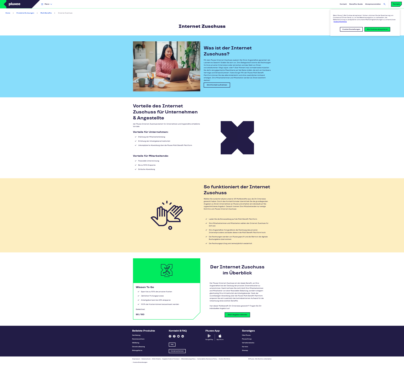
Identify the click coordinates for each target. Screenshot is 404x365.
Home (7, 13)
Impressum (136, 359)
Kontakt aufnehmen (177, 351)
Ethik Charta (156, 359)
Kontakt (343, 4)
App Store (220, 339)
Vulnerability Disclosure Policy (207, 359)
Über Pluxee (246, 335)
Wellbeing (135, 343)
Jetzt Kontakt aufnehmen (217, 85)
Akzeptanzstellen (373, 4)
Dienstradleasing (138, 347)
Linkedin (182, 336)
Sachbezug (136, 335)
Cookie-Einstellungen (140, 362)
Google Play (209, 339)
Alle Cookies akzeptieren (377, 29)
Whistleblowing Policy (188, 359)
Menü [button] (47, 4)
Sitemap (245, 350)
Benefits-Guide (356, 4)
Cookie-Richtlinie (224, 359)
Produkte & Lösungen (25, 13)
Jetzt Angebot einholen (237, 315)
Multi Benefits (46, 13)
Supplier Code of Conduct (171, 359)
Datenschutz (146, 359)
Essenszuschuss (138, 339)
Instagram (170, 336)
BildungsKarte (137, 350)
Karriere (245, 347)
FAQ (172, 344)
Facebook (174, 336)
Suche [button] (384, 4)
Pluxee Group (246, 339)
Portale (396, 4)
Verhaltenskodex (248, 343)
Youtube (178, 336)
